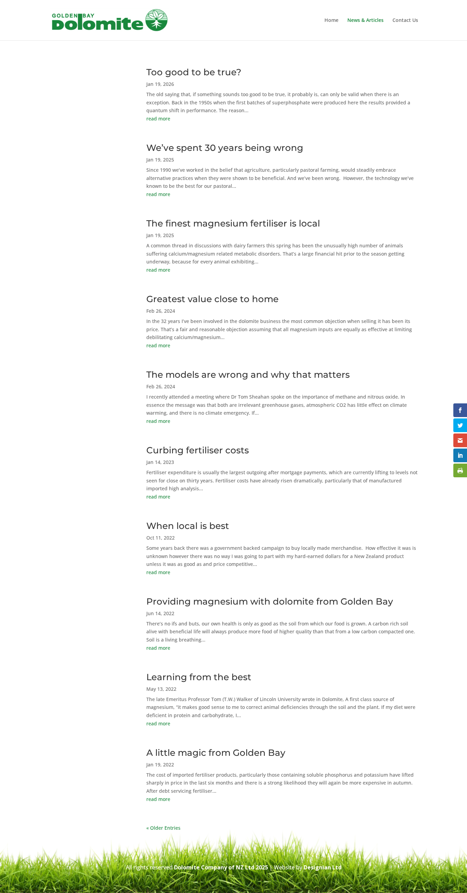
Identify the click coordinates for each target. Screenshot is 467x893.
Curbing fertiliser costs (197, 450)
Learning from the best (198, 677)
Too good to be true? (193, 72)
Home (331, 20)
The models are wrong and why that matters (248, 374)
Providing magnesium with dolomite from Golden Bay (269, 601)
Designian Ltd (323, 867)
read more (158, 118)
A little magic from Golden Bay (215, 752)
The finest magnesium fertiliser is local (233, 223)
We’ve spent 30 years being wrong (224, 147)
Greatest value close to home (212, 299)
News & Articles (365, 20)
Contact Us (405, 20)
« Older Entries (163, 828)
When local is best (187, 525)
